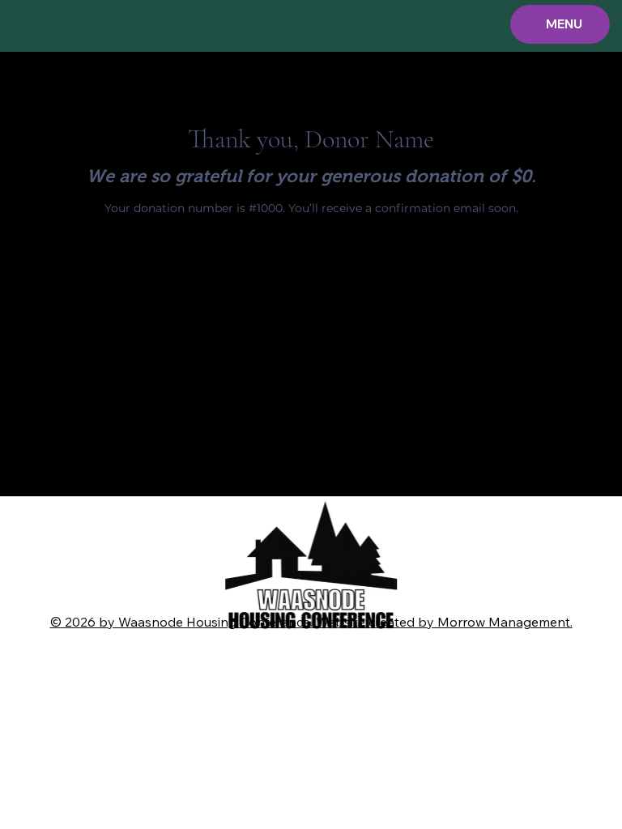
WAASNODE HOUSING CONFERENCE (120, 25)
